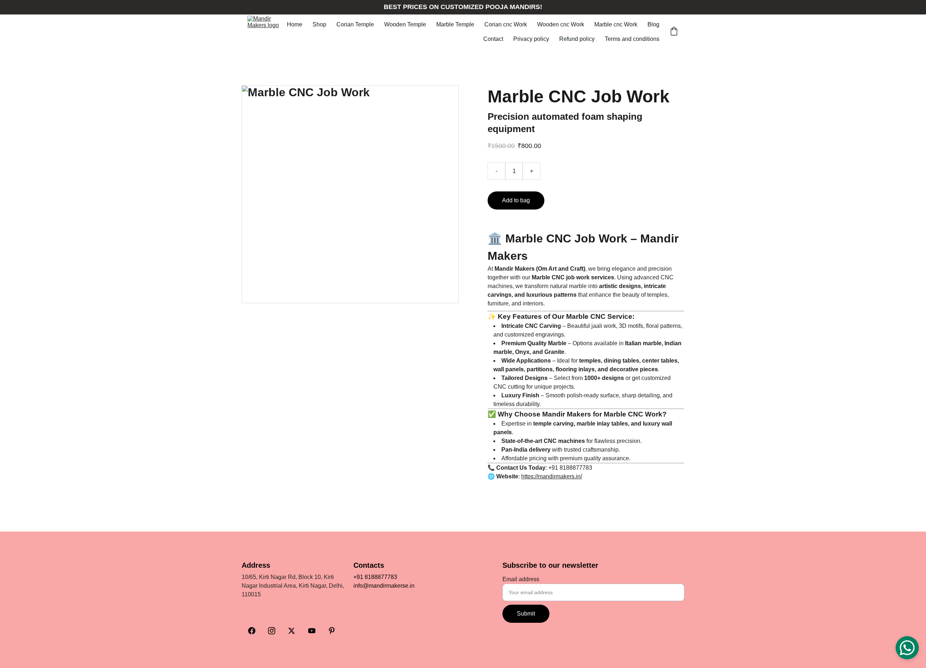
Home (294, 24)
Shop (319, 24)
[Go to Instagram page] (271, 630)
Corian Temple (355, 24)
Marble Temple (455, 24)
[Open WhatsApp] (907, 647)
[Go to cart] (674, 31)
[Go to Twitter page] (291, 630)
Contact (493, 39)
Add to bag (516, 200)
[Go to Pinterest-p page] (331, 630)
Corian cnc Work (505, 24)
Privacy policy (531, 39)
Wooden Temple (405, 24)
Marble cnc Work (615, 24)
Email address (520, 579)
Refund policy (577, 39)
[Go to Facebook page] (251, 630)
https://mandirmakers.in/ (551, 476)
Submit (526, 613)
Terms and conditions (632, 39)
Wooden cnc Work (560, 24)
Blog (653, 24)
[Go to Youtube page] (311, 630)
